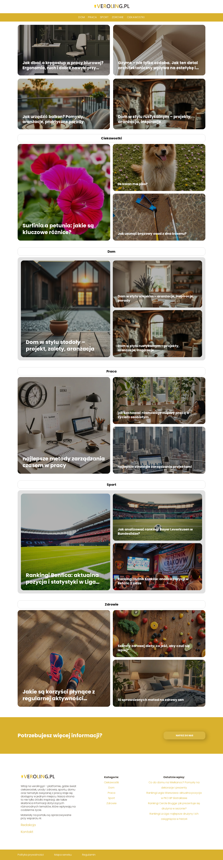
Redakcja (28, 825)
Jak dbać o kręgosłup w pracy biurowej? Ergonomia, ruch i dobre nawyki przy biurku (63, 65)
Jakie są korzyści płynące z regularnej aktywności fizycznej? (59, 695)
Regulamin (89, 855)
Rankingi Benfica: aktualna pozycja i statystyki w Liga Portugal (62, 578)
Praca (92, 17)
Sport (104, 17)
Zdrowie (118, 17)
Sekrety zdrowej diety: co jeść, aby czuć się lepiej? (154, 648)
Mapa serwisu (63, 855)
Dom (81, 17)
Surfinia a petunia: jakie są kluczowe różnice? (58, 229)
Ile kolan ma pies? (133, 184)
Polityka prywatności (31, 855)
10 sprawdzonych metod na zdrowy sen (151, 700)
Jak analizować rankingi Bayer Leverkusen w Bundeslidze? (155, 531)
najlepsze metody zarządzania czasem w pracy (64, 462)
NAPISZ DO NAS (184, 735)
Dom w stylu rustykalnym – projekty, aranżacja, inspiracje (154, 119)
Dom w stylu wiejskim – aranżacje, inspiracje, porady (156, 298)
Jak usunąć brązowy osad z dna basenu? (152, 233)
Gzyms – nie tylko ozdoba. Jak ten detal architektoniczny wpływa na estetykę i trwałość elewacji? (158, 65)
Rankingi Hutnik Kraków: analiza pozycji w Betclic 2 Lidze (153, 581)
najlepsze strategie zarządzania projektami (155, 467)
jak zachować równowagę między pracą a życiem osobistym (153, 415)
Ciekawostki (136, 17)
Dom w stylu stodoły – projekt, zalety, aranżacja (60, 345)
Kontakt (27, 832)
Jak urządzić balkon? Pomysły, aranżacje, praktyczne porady (53, 119)
